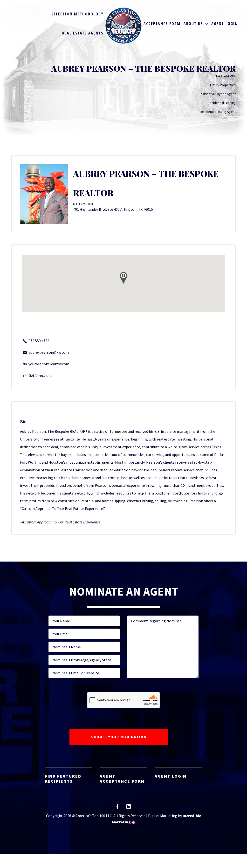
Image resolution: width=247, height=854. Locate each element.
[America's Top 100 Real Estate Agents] (123, 25)
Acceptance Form (162, 23)
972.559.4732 (38, 340)
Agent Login (224, 23)
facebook (117, 808)
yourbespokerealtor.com (48, 363)
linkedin (128, 808)
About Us (193, 23)
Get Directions (40, 375)
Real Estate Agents (82, 33)
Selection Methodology (77, 14)
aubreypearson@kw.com (48, 352)
